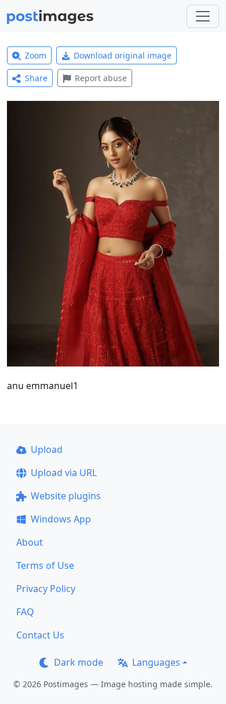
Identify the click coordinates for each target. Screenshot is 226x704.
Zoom (35, 55)
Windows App (61, 519)
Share (36, 78)
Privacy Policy (45, 588)
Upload (47, 449)
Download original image (123, 55)
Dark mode (78, 662)
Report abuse (101, 78)
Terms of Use (45, 565)
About (29, 542)
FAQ (25, 611)
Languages (156, 662)
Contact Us (40, 635)
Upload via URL (64, 472)
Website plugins (66, 495)
